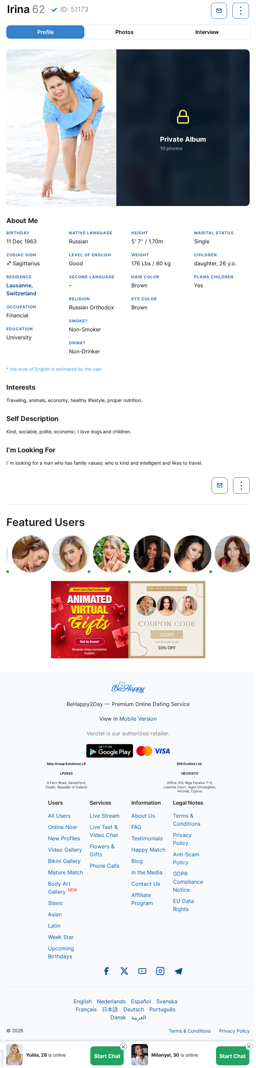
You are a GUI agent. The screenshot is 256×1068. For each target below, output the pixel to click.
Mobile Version (138, 718)
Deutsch (133, 1009)
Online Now (62, 827)
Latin (54, 925)
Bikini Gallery (64, 861)
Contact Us (145, 883)
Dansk (118, 1017)
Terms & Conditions (190, 1031)
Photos (124, 32)
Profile (45, 32)
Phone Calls (104, 865)
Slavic (55, 903)
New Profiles (64, 838)
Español (141, 1001)
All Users (59, 815)
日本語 (110, 1009)
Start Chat (107, 1056)
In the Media (146, 872)
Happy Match (148, 849)
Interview (207, 32)
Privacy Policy (234, 1031)
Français (86, 1009)
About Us (143, 815)
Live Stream (105, 815)
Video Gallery (65, 849)
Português (162, 1009)
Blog (137, 861)
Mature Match (65, 872)
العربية (138, 1017)
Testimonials (147, 838)
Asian (55, 914)
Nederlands (111, 1001)
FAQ (136, 827)
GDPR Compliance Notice (188, 881)
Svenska (166, 1001)
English (83, 1001)
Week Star (61, 937)
